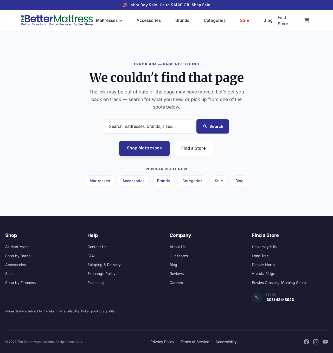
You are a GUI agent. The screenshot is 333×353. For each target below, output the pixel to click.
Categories (215, 20)
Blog (268, 20)
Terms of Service (195, 341)
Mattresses (107, 20)
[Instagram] (315, 341)
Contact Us (96, 246)
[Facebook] (306, 341)
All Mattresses (17, 246)
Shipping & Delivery (104, 264)
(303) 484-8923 (279, 299)
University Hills (264, 246)
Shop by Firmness (20, 282)
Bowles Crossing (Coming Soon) (279, 282)
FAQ (91, 256)
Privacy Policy (162, 341)
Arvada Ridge (263, 273)
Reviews (177, 273)
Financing (95, 282)
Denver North (263, 264)
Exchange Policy (101, 273)
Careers (176, 282)
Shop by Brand (18, 256)
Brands (182, 20)
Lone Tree (260, 256)
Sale (244, 20)
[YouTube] (325, 341)
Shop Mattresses (144, 147)
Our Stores (179, 256)
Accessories (148, 20)
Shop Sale (201, 5)
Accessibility (226, 341)
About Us (177, 246)
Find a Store (193, 148)
